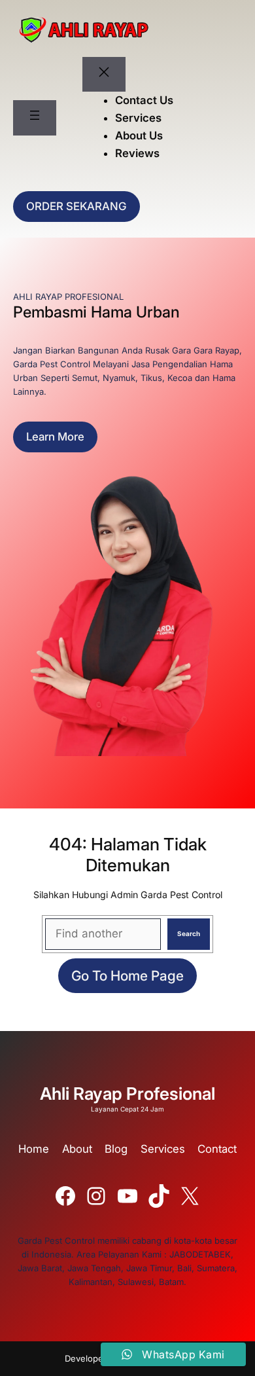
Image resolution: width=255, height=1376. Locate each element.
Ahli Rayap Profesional (127, 1093)
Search (188, 933)
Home (33, 1148)
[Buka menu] (34, 118)
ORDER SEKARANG (76, 206)
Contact (217, 1148)
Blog (116, 1148)
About (77, 1148)
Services (163, 1148)
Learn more (55, 436)
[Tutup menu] (104, 74)
